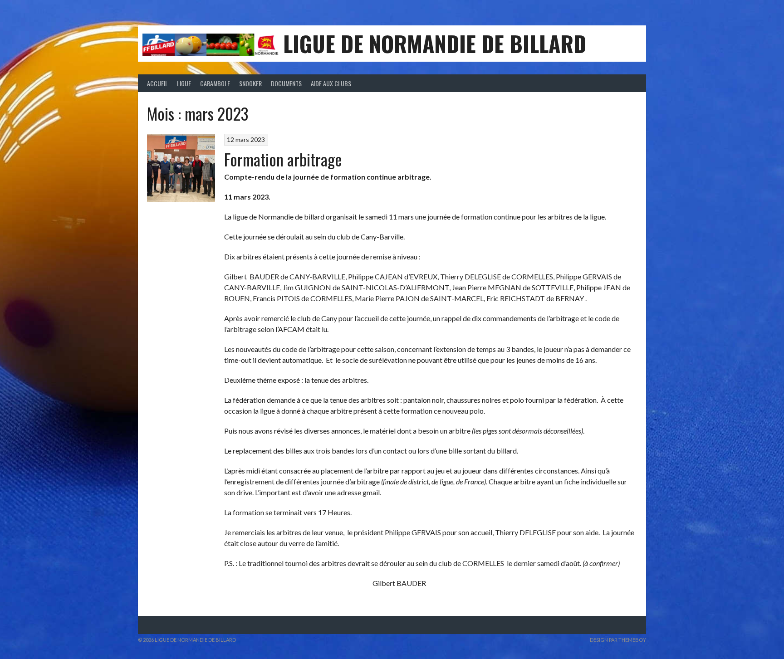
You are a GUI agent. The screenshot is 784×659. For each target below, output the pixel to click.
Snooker (250, 83)
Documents (286, 83)
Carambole (215, 83)
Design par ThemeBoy (618, 640)
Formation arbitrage (283, 159)
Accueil (157, 83)
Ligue (184, 83)
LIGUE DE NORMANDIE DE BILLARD (434, 43)
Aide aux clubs (331, 83)
